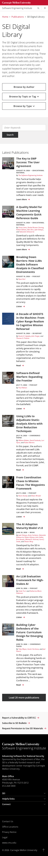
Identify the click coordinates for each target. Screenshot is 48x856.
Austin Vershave (33, 649)
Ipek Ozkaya (39, 229)
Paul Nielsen (22, 388)
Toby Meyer (22, 649)
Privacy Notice (9, 832)
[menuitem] (18, 8)
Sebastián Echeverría (26, 232)
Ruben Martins (29, 442)
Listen (19, 306)
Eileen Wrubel (36, 496)
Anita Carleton (33, 535)
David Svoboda (35, 440)
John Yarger (35, 336)
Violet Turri (22, 591)
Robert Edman (21, 229)
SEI (3, 793)
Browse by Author (24, 86)
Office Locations (10, 826)
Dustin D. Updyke (24, 336)
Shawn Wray (28, 541)
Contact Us (7, 821)
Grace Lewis (22, 227)
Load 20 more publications (24, 697)
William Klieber (23, 440)
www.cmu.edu (9, 842)
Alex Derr (30, 229)
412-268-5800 (8, 785)
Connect (6, 804)
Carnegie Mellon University (23, 850)
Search (10, 134)
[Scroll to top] (44, 850)
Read (18, 365)
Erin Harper (20, 539)
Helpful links (8, 798)
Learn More (21, 199)
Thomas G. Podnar (22, 338)
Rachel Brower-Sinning (36, 227)
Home (5, 16)
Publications (17, 16)
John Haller (39, 537)
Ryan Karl (21, 279)
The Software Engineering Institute (30, 175)
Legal (4, 837)
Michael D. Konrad (31, 539)
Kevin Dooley (23, 496)
